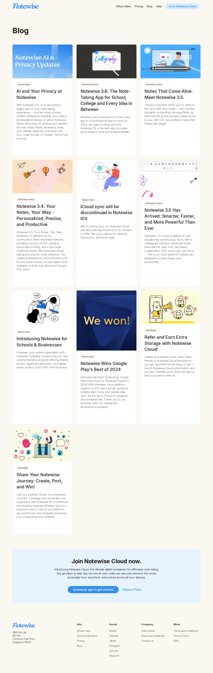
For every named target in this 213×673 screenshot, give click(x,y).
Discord (113, 650)
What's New (123, 6)
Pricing (139, 6)
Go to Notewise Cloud (182, 6)
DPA (176, 640)
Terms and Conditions (186, 630)
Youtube (113, 635)
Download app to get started (93, 589)
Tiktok (112, 640)
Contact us (147, 640)
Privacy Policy (181, 635)
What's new (83, 630)
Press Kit (114, 655)
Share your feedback (153, 635)
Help (159, 6)
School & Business (87, 635)
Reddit (112, 630)
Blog (149, 6)
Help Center (148, 630)
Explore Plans (132, 589)
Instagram (114, 645)
